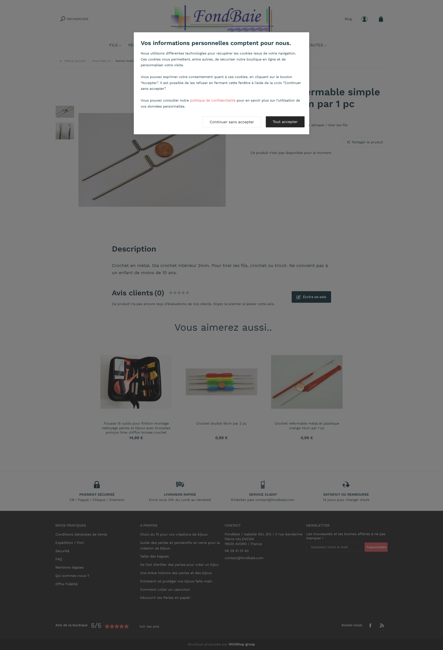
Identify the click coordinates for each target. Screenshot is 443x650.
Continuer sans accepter (232, 122)
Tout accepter (285, 122)
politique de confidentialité (213, 100)
